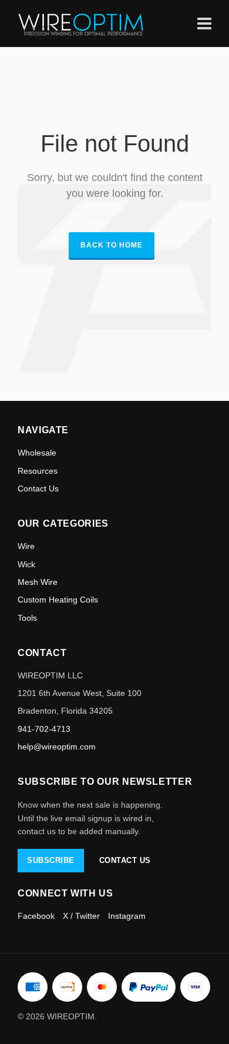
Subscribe (51, 860)
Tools (27, 618)
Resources (38, 471)
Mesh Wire (38, 582)
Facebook (36, 916)
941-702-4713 (44, 729)
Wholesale (37, 452)
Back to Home (111, 245)
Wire (26, 546)
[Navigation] (204, 23)
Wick (26, 564)
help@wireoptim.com (57, 746)
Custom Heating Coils (58, 599)
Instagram (127, 916)
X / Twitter (81, 916)
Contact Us (38, 488)
